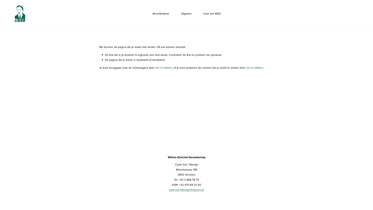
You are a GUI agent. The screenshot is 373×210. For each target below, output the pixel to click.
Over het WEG (212, 13)
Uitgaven (186, 13)
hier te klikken (163, 68)
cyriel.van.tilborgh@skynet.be (186, 190)
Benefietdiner (161, 13)
